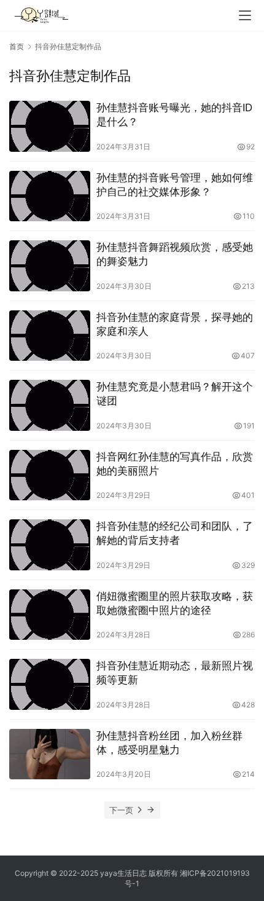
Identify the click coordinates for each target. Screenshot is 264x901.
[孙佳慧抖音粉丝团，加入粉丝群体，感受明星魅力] (49, 754)
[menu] (245, 15)
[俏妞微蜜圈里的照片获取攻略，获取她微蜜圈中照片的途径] (49, 614)
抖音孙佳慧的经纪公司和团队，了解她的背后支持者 (174, 533)
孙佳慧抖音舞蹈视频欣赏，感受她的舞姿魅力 (174, 254)
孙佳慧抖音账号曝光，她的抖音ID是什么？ (174, 114)
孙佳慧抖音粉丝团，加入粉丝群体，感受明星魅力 (169, 743)
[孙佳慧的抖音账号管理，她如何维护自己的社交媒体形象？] (49, 196)
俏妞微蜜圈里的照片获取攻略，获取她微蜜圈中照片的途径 (174, 603)
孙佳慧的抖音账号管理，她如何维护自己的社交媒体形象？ (174, 184)
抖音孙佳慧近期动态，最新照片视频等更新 (174, 672)
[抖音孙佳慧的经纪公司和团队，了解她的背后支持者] (49, 544)
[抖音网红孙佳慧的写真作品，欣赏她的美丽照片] (49, 475)
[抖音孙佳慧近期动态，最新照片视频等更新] (49, 684)
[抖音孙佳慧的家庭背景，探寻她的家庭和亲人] (49, 335)
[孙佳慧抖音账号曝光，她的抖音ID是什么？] (49, 126)
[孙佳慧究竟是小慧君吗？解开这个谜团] (49, 405)
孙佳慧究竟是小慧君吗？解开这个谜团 (174, 393)
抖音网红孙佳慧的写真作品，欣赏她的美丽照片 (174, 463)
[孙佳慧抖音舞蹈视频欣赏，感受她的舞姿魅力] (49, 265)
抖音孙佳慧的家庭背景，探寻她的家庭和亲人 (174, 324)
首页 (16, 46)
